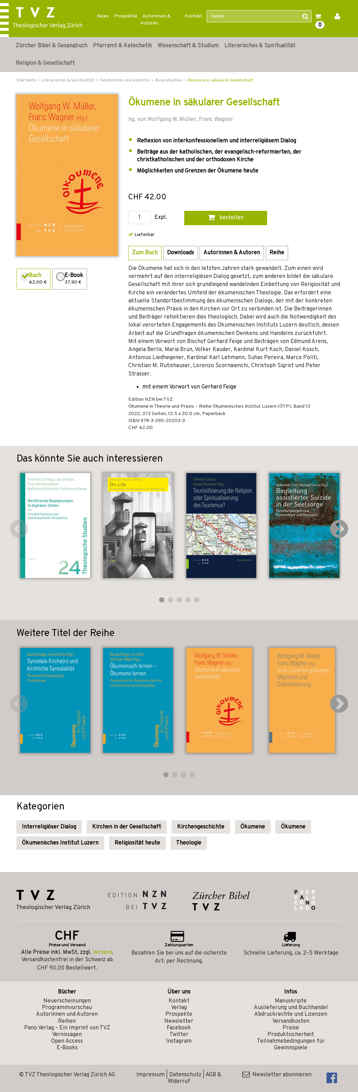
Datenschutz (185, 1074)
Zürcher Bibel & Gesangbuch (51, 45)
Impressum (150, 1074)
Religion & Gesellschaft (45, 63)
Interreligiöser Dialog (49, 826)
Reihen (67, 1021)
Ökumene (253, 826)
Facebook (179, 1028)
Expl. (161, 217)
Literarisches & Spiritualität (259, 45)
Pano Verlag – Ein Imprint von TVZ (67, 1028)
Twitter (179, 1034)
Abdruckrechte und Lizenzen (290, 1014)
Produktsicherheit (290, 1034)
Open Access (67, 1041)
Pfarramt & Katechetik (122, 45)
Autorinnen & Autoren (155, 19)
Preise (290, 1028)
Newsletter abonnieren (281, 1074)
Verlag (179, 1007)
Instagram (179, 1041)
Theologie (188, 843)
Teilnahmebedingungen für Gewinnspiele (291, 1044)
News (103, 16)
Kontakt (193, 16)
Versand (102, 952)
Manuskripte (291, 1001)
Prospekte (125, 16)
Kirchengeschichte (200, 826)
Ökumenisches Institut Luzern (60, 843)
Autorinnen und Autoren (67, 1014)
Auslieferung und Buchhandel (291, 1007)
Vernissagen (67, 1034)
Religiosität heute (137, 843)
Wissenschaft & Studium (188, 45)
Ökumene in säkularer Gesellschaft (220, 80)
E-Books (67, 1047)
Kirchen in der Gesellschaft (126, 826)
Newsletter (178, 1021)
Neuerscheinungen (67, 1001)
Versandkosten (290, 1021)
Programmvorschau (67, 1007)
